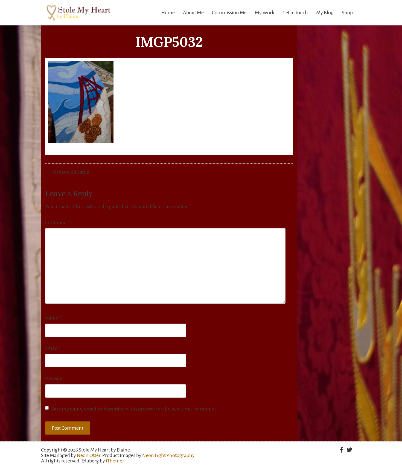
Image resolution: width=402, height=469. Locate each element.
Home (168, 12)
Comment (57, 222)
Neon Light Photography (168, 455)
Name (53, 318)
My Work (264, 12)
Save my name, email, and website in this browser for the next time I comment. (134, 409)
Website (53, 378)
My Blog (325, 12)
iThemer (115, 461)
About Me (193, 12)
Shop (347, 12)
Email (52, 348)
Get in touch (295, 12)
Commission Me (229, 12)
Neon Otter (88, 455)
